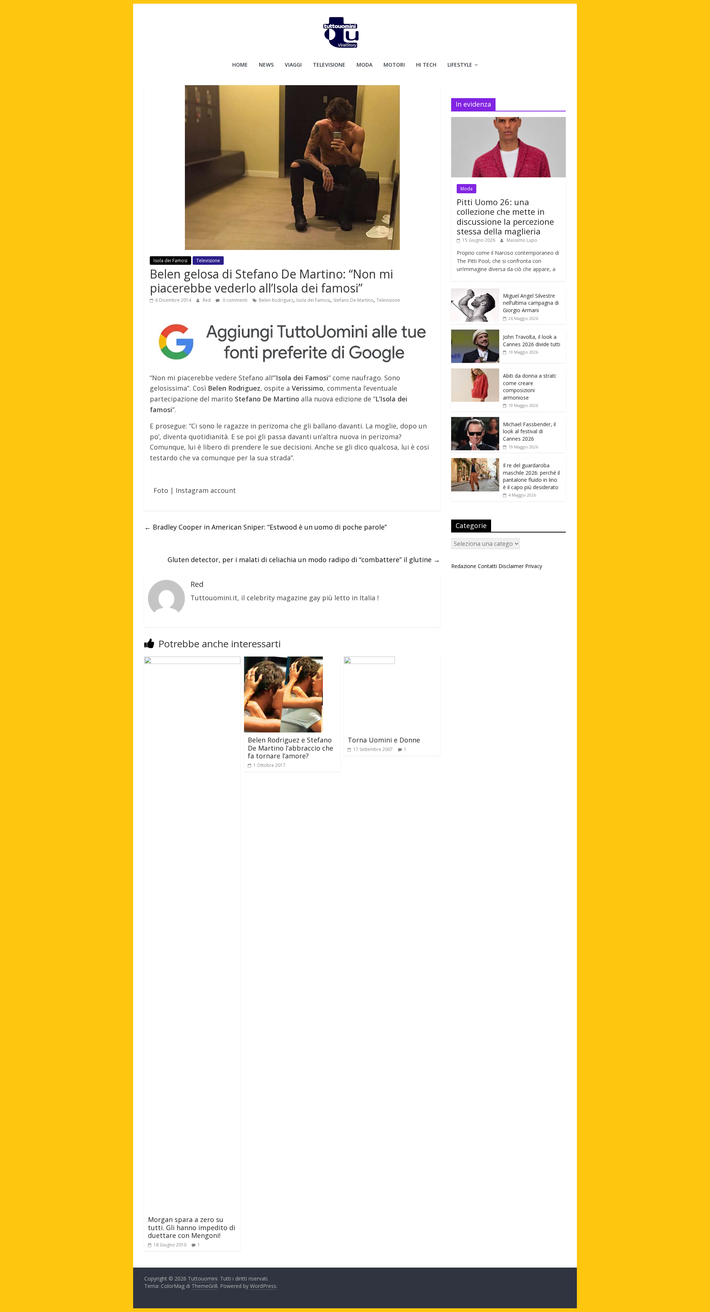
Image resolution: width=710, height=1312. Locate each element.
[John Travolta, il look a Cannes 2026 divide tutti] (475, 333)
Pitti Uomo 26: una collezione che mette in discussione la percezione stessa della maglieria (505, 216)
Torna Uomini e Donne (384, 739)
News (266, 64)
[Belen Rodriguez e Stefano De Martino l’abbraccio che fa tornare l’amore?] (283, 661)
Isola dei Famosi (170, 260)
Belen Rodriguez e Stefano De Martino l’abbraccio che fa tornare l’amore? (290, 747)
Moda (364, 64)
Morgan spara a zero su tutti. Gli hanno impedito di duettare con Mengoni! (191, 1227)
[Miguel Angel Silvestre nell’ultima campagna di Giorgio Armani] (475, 292)
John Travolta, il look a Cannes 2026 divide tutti (531, 340)
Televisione (329, 64)
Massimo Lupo (522, 240)
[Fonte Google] (292, 342)
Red (207, 300)
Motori (394, 64)
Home (240, 64)
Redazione (463, 566)
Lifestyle (459, 64)
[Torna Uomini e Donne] (369, 661)
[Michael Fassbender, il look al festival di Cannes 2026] (475, 420)
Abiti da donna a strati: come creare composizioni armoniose (530, 386)
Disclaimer (511, 566)
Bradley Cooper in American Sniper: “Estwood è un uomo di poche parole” (265, 527)
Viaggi (293, 64)
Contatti (487, 566)
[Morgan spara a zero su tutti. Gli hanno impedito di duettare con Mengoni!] (192, 661)
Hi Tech (426, 64)
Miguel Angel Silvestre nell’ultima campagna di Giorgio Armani (531, 303)
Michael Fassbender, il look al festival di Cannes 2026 (529, 431)
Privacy (533, 566)
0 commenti (234, 300)
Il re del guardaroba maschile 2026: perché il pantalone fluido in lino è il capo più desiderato (531, 476)
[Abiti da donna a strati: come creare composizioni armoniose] (475, 372)
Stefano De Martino (353, 300)
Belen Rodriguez (276, 300)
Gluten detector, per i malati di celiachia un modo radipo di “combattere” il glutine (304, 559)
